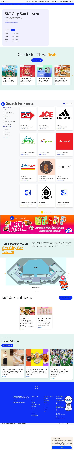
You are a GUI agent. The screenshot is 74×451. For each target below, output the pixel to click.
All (5, 109)
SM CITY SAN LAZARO (9, 113)
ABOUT (23, 4)
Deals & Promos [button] (41, 1)
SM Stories (46, 398)
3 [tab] (37, 291)
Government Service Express (61, 400)
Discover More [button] (65, 1)
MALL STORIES (36, 4)
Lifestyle (45, 409)
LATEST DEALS (11, 4)
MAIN (6, 110)
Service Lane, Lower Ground (10, 121)
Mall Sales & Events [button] (58, 1)
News (45, 411)
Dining (6, 131)
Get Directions (9, 25)
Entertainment (7, 132)
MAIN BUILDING (8, 112)
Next (72, 75)
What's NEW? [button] (28, 1)
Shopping (45, 402)
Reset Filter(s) (5, 137)
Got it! (62, 447)
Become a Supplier (34, 415)
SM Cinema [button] (47, 1)
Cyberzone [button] (52, 1)
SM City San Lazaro (4, 4)
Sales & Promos (46, 400)
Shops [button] (36, 1)
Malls (32, 397)
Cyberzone (7, 129)
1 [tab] (36, 86)
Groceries (6, 134)
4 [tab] (38, 291)
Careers (32, 410)
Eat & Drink (46, 404)
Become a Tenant (34, 413)
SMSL (6, 115)
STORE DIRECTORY (18, 4)
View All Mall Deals (36, 60)
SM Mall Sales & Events (35, 404)
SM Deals (33, 402)
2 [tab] (37, 86)
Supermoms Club (59, 398)
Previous (1, 75)
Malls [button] (33, 1)
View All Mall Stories (6, 345)
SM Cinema (33, 406)
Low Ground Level (8, 124)
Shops (32, 400)
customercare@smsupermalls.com (19, 402)
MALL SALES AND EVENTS (29, 4)
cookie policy (62, 444)
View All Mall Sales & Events (65, 297)
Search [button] (70, 1)
